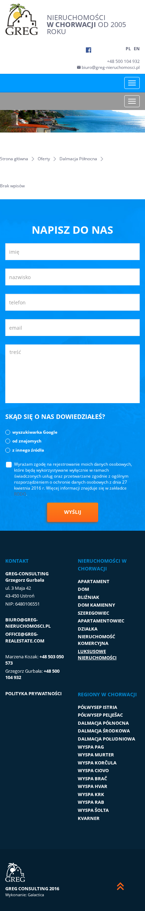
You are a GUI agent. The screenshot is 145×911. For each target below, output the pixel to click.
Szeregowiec (93, 613)
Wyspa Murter (96, 754)
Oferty (44, 159)
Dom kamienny (96, 605)
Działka (87, 629)
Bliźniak (88, 597)
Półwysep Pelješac (100, 715)
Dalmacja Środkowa (104, 731)
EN (137, 49)
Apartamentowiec (101, 621)
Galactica (36, 894)
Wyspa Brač (92, 778)
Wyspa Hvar (92, 786)
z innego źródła (28, 450)
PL (128, 49)
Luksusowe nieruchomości (97, 654)
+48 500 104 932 (123, 61)
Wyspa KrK (91, 794)
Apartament (93, 581)
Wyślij (72, 512)
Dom (83, 589)
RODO (20, 494)
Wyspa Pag (91, 747)
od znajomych (27, 441)
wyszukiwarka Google (34, 432)
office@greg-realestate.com (24, 637)
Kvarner (89, 818)
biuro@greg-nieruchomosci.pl (110, 67)
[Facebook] (88, 50)
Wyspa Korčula (97, 763)
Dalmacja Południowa (106, 739)
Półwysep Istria (97, 707)
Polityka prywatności (33, 693)
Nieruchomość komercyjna (96, 639)
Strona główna (14, 159)
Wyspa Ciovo (93, 770)
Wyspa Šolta (93, 810)
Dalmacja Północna (78, 159)
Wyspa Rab (91, 802)
